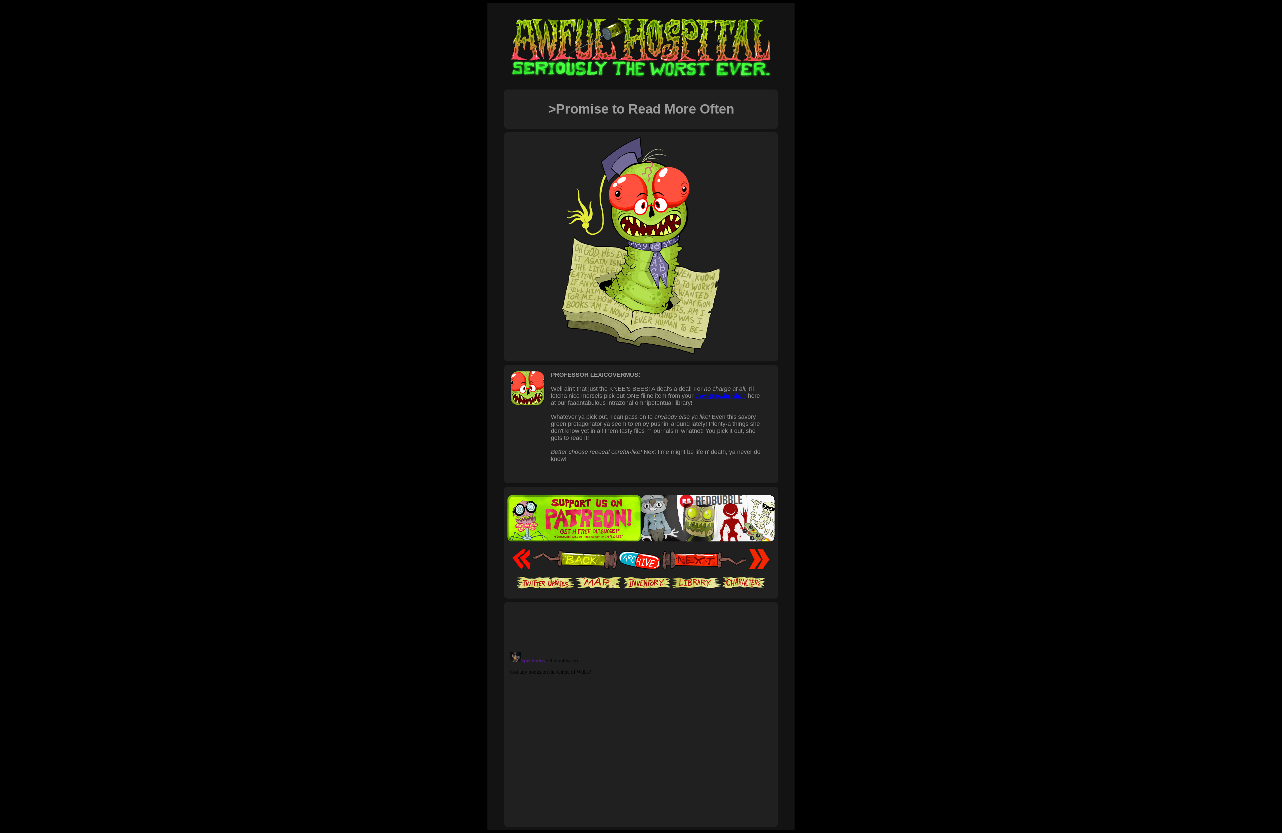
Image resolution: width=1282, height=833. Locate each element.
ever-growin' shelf (720, 395)
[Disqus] (641, 732)
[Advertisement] (641, 626)
